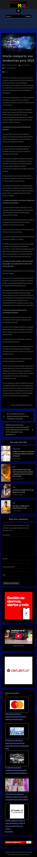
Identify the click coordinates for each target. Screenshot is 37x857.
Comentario (6, 535)
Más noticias (9, 831)
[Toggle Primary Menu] (18, 11)
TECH (6, 72)
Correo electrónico (8, 567)
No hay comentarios (10, 68)
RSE (14, 467)
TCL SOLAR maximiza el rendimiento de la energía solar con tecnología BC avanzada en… (16, 770)
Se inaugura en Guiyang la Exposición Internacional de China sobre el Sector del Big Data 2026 (17, 744)
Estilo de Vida (16, 449)
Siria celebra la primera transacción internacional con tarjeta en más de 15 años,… (15, 716)
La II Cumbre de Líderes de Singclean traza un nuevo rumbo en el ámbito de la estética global (16, 796)
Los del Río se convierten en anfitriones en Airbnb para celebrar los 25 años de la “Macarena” (24, 454)
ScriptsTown (26, 854)
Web (3, 575)
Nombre (5, 558)
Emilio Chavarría (25, 65)
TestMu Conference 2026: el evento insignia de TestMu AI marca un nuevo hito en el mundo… (15, 825)
